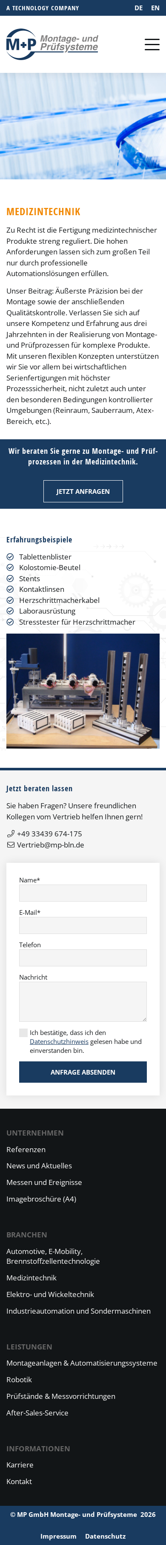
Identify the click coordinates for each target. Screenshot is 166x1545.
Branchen (26, 1234)
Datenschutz (105, 1536)
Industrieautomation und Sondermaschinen (78, 1311)
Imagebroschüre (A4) (41, 1199)
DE (139, 7)
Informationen (38, 1448)
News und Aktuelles (39, 1165)
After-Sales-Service (37, 1413)
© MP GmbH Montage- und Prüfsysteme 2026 (83, 1514)
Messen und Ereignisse (44, 1182)
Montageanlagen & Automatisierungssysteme (81, 1363)
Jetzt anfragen (83, 491)
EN (155, 7)
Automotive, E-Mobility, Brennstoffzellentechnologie (53, 1256)
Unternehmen (35, 1133)
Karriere (20, 1465)
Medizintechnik (31, 1278)
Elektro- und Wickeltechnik (50, 1294)
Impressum (58, 1536)
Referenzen (26, 1149)
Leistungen (29, 1347)
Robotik (19, 1379)
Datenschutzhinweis (59, 1041)
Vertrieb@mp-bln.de (50, 845)
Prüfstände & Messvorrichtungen (60, 1396)
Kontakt (19, 1481)
